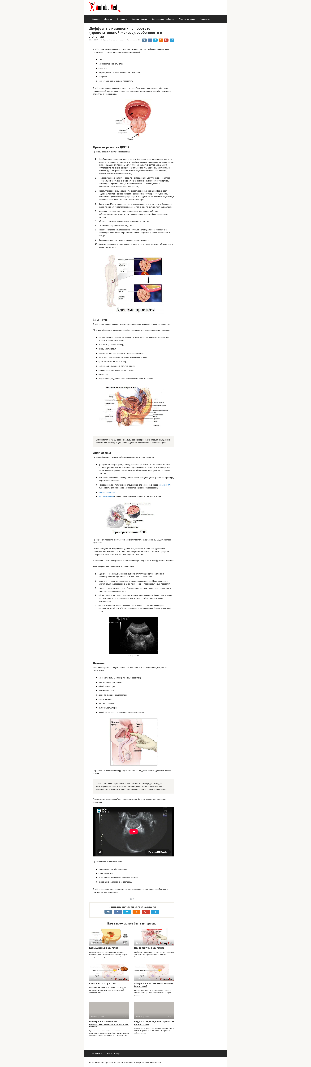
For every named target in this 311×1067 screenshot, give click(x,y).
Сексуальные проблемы (163, 19)
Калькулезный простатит (103, 947)
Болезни (95, 19)
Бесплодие (122, 19)
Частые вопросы (187, 19)
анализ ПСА (164, 485)
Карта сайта (97, 1053)
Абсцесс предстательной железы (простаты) (153, 984)
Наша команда (113, 1053)
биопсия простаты (107, 492)
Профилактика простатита (149, 947)
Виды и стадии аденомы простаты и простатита (154, 1022)
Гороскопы (205, 19)
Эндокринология (139, 19)
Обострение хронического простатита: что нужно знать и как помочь (109, 1024)
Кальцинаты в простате (102, 983)
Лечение (108, 19)
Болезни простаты (116, 40)
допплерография (106, 496)
